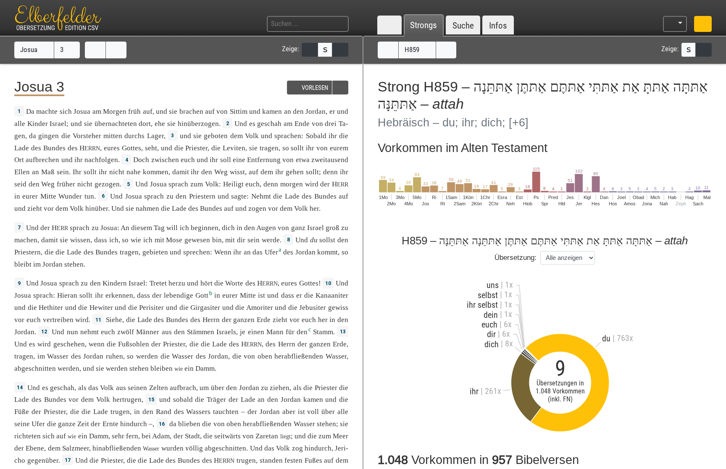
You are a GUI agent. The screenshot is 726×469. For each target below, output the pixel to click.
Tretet (158, 283)
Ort (19, 160)
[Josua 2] (95, 50)
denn (270, 184)
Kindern (115, 283)
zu (170, 196)
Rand (163, 412)
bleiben (161, 368)
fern (132, 436)
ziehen (279, 388)
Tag (159, 228)
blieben (189, 424)
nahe (133, 172)
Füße (21, 412)
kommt (327, 252)
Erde (264, 320)
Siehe (114, 320)
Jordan (315, 111)
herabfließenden (298, 356)
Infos (498, 25)
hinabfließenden (116, 448)
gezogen (107, 184)
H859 (413, 49)
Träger (216, 399)
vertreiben (58, 320)
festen (293, 460)
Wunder (70, 196)
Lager (155, 136)
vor (49, 208)
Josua (29, 49)
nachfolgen (101, 160)
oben (265, 356)
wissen (80, 240)
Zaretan (266, 436)
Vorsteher (87, 136)
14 (20, 387)
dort (145, 124)
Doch (141, 160)
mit (159, 240)
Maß (48, 172)
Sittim (238, 111)
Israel (58, 124)
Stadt (192, 436)
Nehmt (261, 196)
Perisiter (151, 308)
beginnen (204, 228)
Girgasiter (205, 308)
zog (297, 448)
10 (328, 283)
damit (180, 172)
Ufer (271, 252)
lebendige (178, 295)
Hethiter (51, 308)
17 (68, 459)
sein (63, 172)
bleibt (23, 264)
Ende (302, 124)
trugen (120, 412)
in (17, 196)
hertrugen (127, 399)
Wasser (57, 356)
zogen (257, 208)
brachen (191, 111)
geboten (216, 136)
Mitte (48, 196)
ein (189, 368)
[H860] (446, 50)
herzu (176, 283)
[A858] (388, 50)
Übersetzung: (516, 258)
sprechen (196, 252)
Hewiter (101, 308)
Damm (205, 368)
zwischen (165, 160)
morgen (291, 184)
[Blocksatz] (310, 50)
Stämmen (200, 332)
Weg (221, 172)
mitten (112, 136)
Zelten (158, 388)
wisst (237, 172)
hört (206, 283)
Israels (226, 332)
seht (151, 148)
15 (151, 399)
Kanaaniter (332, 295)
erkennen (119, 295)
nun (72, 332)
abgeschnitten (35, 368)
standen (271, 460)
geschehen (69, 344)
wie (136, 240)
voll (313, 412)
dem (266, 172)
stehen (74, 264)
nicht (116, 172)
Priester (196, 148)
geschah (269, 124)
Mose (174, 240)
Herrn (211, 320)
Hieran (67, 295)
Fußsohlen (133, 344)
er (332, 111)
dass (100, 240)
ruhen (114, 356)
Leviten (234, 148)
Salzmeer (75, 448)
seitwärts (227, 436)
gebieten (155, 252)
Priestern (202, 196)
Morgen (114, 111)
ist (301, 412)
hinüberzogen (198, 124)
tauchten (226, 412)
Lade (21, 148)
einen (256, 332)
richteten (27, 436)
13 (343, 331)
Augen (266, 228)
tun (89, 196)
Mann (275, 332)
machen (25, 240)
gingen (48, 136)
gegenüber (42, 460)
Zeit (83, 424)
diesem (141, 228)
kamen (272, 111)
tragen (269, 148)
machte (47, 111)
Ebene (35, 448)
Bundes (54, 148)
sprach (178, 184)
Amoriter (259, 308)
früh (134, 111)
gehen (295, 172)
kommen (155, 172)
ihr (310, 148)
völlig (194, 448)
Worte (234, 283)
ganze (67, 424)
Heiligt (233, 184)
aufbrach (183, 388)
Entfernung (264, 160)
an (247, 252)
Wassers (198, 412)
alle (19, 124)
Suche (463, 25)
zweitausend (329, 160)
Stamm (323, 332)
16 (162, 423)
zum (196, 184)
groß (332, 228)
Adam (161, 436)
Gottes (131, 148)
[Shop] (703, 24)
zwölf (125, 332)
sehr (118, 436)
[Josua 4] (116, 50)
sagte (239, 196)
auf (148, 111)
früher (66, 184)
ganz (298, 228)
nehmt (89, 332)
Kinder (37, 124)
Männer (147, 332)
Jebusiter (312, 308)
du (314, 240)
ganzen (244, 320)
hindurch (318, 448)
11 (98, 319)
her (323, 320)
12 (44, 331)
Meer (340, 436)
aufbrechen (42, 160)
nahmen (147, 208)
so (125, 240)
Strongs (423, 25)
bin (217, 240)
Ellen (22, 172)
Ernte (110, 424)
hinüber (96, 208)
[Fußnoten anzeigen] (340, 50)
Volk (252, 136)
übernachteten (116, 124)
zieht (34, 208)
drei (331, 124)
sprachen (287, 136)
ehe (160, 124)
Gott (201, 295)
